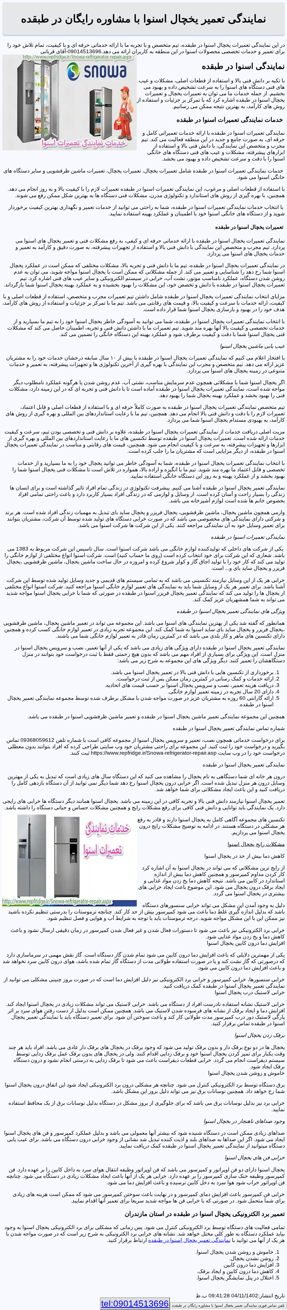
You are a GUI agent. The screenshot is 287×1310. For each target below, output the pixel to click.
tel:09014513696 (135, 1304)
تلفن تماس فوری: (228, 1305)
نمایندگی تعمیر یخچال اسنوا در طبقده (189, 1240)
